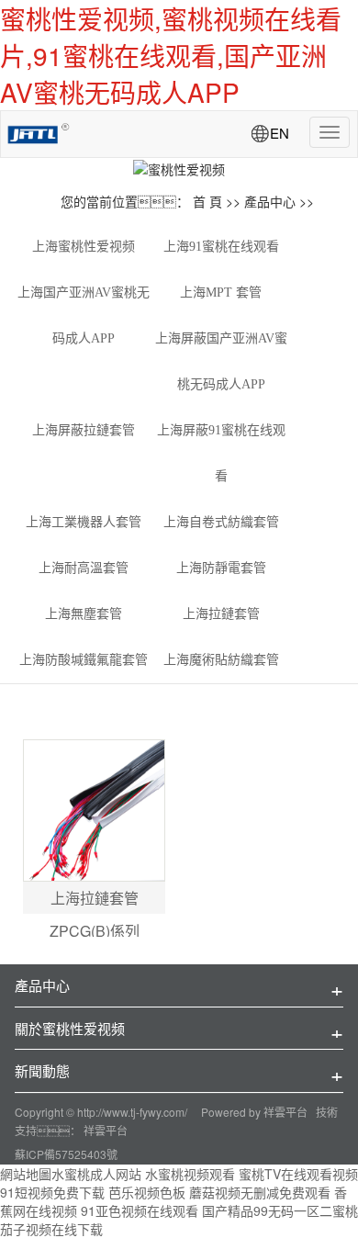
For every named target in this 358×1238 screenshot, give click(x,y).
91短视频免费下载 (52, 1192)
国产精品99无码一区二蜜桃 (280, 1210)
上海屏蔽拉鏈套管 (83, 430)
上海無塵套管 (83, 614)
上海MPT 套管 (221, 292)
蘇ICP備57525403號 (66, 1154)
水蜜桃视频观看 (190, 1174)
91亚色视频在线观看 (139, 1210)
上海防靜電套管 (221, 568)
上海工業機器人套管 (83, 522)
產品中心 (270, 201)
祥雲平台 (285, 1112)
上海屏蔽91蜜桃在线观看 (221, 453)
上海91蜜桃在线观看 (221, 246)
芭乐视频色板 (146, 1192)
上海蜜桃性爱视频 (83, 246)
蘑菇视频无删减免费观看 (259, 1192)
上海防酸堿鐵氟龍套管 (83, 660)
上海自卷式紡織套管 (221, 522)
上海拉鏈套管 (221, 614)
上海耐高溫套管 (84, 568)
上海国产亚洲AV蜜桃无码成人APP (83, 315)
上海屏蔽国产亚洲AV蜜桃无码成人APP (221, 361)
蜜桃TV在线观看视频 (298, 1174)
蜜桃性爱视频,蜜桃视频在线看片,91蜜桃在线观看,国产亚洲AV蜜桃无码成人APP (170, 55)
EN (279, 132)
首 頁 (207, 201)
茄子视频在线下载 (51, 1229)
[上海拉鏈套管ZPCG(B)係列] (94, 810)
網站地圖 (25, 1174)
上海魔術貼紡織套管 (221, 660)
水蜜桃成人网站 (96, 1174)
